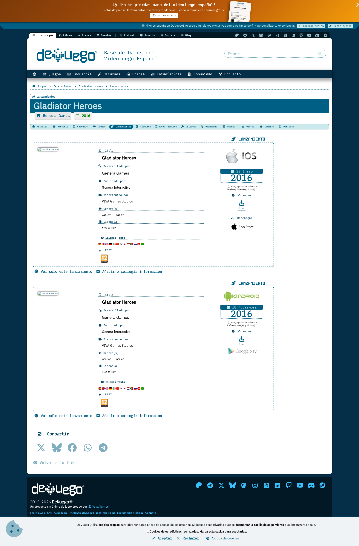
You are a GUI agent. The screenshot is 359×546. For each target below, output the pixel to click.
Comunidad (202, 74)
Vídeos (101, 126)
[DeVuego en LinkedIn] (293, 35)
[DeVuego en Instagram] (277, 35)
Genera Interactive (116, 187)
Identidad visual (105, 512)
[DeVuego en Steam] (325, 35)
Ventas (249, 126)
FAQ (49, 512)
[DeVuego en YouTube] (309, 35)
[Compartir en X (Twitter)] (41, 447)
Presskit (62, 126)
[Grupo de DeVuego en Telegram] (245, 35)
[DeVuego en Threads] (285, 35)
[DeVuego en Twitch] (301, 35)
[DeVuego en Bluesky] (261, 35)
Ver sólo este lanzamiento (65, 271)
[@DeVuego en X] (253, 35)
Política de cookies (224, 538)
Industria (81, 74)
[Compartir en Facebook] (72, 447)
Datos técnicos (168, 126)
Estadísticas (168, 74)
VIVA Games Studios (117, 201)
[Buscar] (320, 54)
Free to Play (109, 227)
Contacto (150, 512)
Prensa (137, 74)
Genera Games (55, 115)
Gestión (106, 214)
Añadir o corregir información (131, 271)
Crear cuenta (342, 26)
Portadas (288, 126)
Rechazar (190, 538)
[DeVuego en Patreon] (237, 35)
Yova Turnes (100, 506)
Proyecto (231, 74)
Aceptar (164, 538)
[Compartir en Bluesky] (56, 447)
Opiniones (210, 126)
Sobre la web (37, 512)
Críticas (190, 126)
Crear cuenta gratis (165, 15)
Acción (120, 214)
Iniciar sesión (312, 26)
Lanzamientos (122, 126)
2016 (85, 115)
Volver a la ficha (57, 462)
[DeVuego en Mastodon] (269, 35)
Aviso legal (60, 512)
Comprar (268, 126)
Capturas (82, 126)
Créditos (145, 126)
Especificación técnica (130, 512)
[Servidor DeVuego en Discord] (317, 35)
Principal (42, 126)
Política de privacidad (81, 512)
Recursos (111, 74)
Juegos (54, 74)
